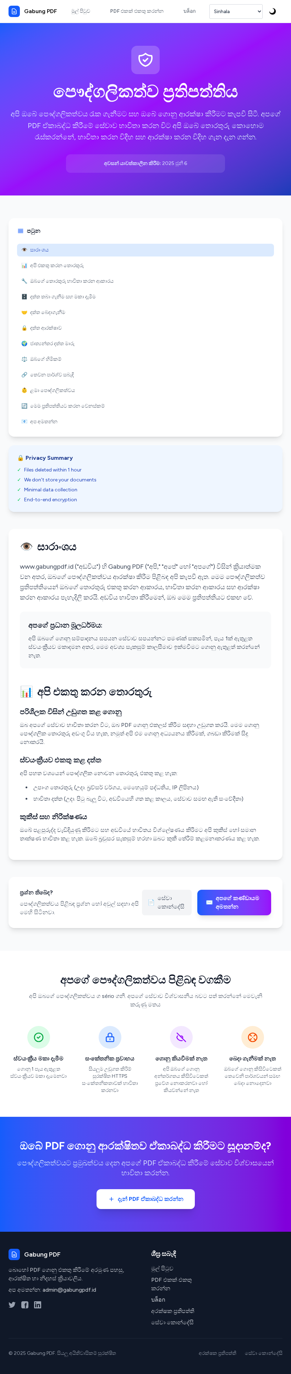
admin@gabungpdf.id (69, 1289)
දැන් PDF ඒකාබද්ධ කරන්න (150, 1199)
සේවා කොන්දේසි (166, 902)
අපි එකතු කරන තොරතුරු (52, 266)
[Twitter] (12, 1304)
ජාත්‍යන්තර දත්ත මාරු (48, 344)
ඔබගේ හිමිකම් (41, 359)
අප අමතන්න (39, 422)
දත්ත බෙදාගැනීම (43, 312)
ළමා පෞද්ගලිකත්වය (48, 390)
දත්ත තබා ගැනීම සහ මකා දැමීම (58, 297)
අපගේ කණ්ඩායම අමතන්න (232, 902)
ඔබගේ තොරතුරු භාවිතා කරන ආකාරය (67, 281)
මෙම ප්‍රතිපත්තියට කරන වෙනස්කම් (63, 406)
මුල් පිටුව (162, 1268)
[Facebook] (24, 1304)
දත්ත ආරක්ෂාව (41, 328)
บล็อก (158, 1299)
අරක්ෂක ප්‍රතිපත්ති (172, 1311)
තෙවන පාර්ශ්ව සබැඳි (47, 375)
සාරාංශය (35, 250)
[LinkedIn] (37, 1304)
